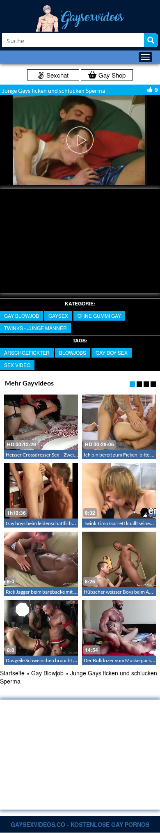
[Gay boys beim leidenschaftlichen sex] (41, 491)
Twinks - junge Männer (35, 327)
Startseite (12, 673)
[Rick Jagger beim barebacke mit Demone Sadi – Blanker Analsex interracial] (41, 559)
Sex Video (17, 364)
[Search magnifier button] (151, 40)
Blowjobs (72, 352)
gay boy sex (112, 352)
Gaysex (58, 315)
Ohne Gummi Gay (99, 315)
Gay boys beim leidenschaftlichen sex (45, 523)
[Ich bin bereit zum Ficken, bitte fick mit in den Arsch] (119, 422)
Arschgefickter (27, 352)
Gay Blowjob (21, 315)
